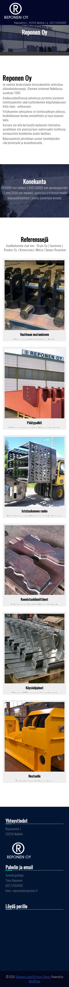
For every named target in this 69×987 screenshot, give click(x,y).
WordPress (34, 981)
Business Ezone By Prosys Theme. (33, 977)
